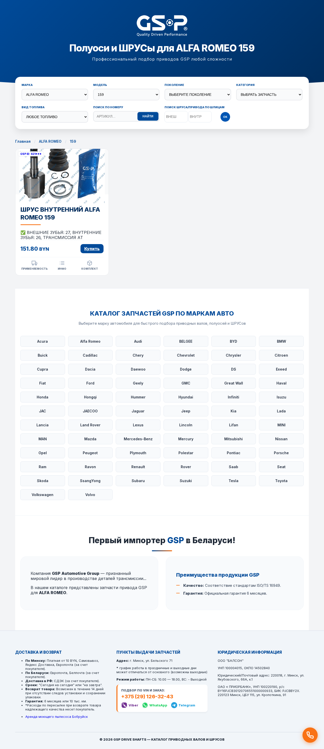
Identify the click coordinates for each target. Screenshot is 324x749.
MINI (281, 425)
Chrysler (233, 355)
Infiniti (233, 397)
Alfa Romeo (90, 341)
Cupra (42, 369)
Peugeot (90, 453)
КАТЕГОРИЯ (245, 85)
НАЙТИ (148, 116)
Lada (281, 411)
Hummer (138, 397)
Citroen (281, 355)
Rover (186, 467)
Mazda (90, 439)
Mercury (185, 439)
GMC (185, 383)
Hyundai (185, 397)
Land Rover (90, 425)
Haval (281, 383)
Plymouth (138, 453)
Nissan (281, 439)
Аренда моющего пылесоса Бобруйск (56, 717)
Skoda (42, 481)
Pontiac (233, 453)
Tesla (233, 481)
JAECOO (90, 411)
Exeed (281, 369)
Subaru (138, 481)
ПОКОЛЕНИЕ (174, 85)
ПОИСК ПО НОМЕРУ (108, 107)
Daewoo (138, 369)
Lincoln (185, 425)
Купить (92, 248)
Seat (281, 467)
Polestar (185, 453)
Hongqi (90, 397)
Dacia (90, 369)
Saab (233, 467)
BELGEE (185, 341)
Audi (138, 341)
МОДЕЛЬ (100, 85)
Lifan (233, 425)
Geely (138, 383)
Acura (42, 341)
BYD (233, 341)
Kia (233, 411)
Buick (43, 355)
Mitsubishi (233, 439)
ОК (225, 116)
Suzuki (186, 481)
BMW (281, 341)
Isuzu (281, 397)
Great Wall (233, 383)
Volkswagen (42, 494)
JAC (42, 411)
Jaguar (138, 411)
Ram (42, 467)
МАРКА (27, 85)
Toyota (281, 481)
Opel (42, 453)
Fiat (42, 383)
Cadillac (90, 355)
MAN (42, 439)
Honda (42, 397)
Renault (138, 467)
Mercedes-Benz (138, 439)
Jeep (185, 411)
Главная (23, 141)
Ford (90, 383)
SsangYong (90, 481)
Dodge (186, 369)
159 (73, 141)
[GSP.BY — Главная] (162, 26)
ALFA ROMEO (50, 141)
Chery (138, 355)
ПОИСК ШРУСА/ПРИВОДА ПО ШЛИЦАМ (195, 107)
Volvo (90, 494)
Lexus (138, 425)
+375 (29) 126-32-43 (147, 696)
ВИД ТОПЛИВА (33, 107)
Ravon (90, 467)
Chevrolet (186, 355)
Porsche (281, 453)
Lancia (42, 425)
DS (233, 369)
